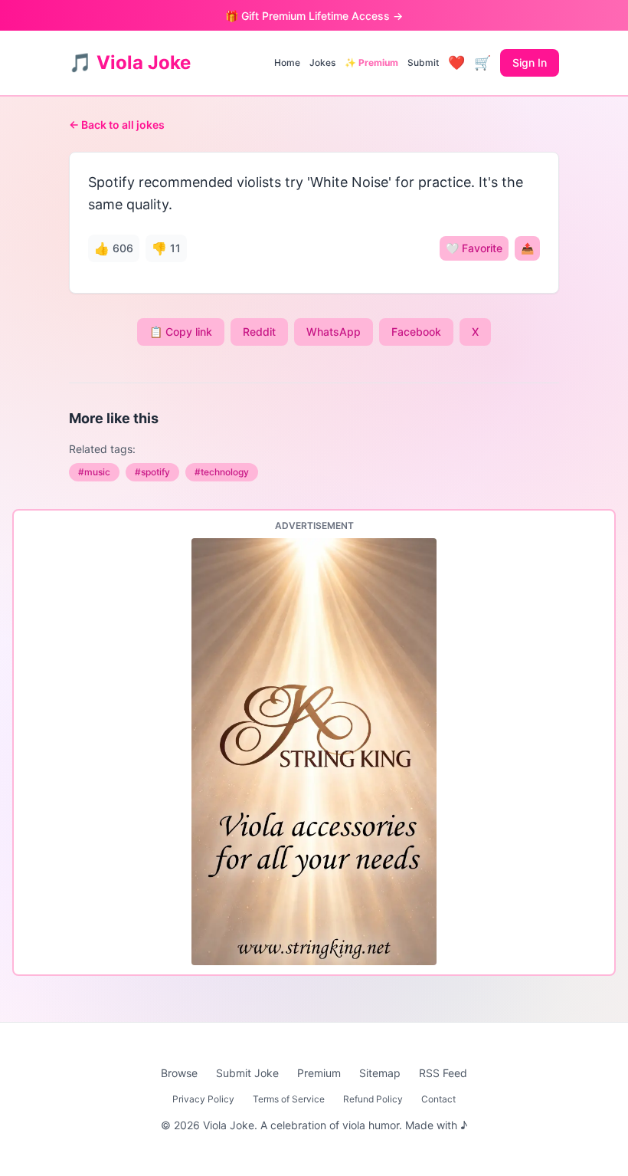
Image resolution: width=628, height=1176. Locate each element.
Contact (438, 1099)
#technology (222, 472)
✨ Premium (371, 62)
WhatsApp (333, 331)
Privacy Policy (203, 1099)
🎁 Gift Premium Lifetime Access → (314, 15)
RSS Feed (443, 1072)
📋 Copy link (180, 331)
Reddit (259, 331)
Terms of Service (289, 1099)
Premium (319, 1072)
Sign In (529, 62)
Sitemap (380, 1072)
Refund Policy (373, 1099)
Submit (423, 62)
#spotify (152, 472)
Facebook (416, 331)
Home (287, 62)
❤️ (456, 62)
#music (94, 472)
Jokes (322, 62)
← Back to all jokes (117, 124)
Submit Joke (247, 1072)
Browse (179, 1072)
